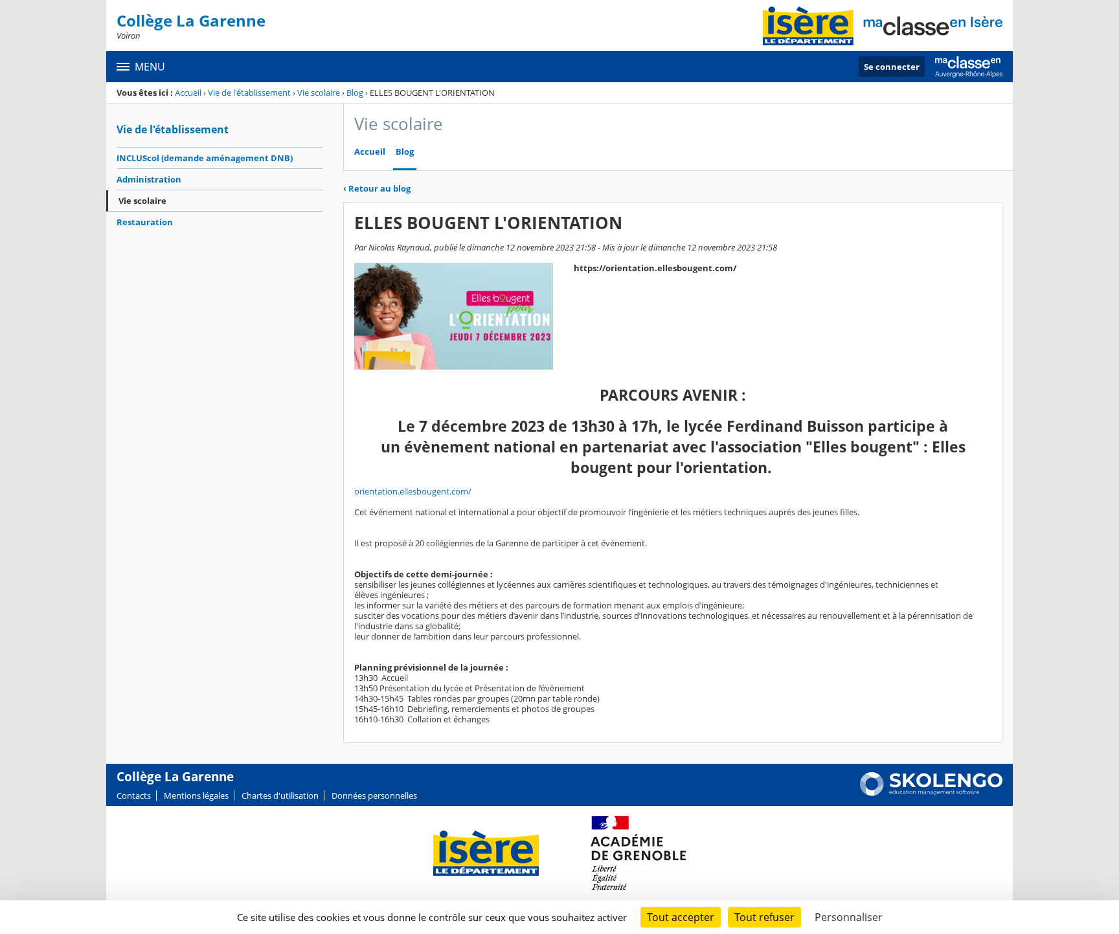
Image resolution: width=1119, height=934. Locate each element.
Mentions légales (196, 795)
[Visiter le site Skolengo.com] (931, 793)
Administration (149, 179)
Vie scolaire (318, 92)
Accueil (188, 92)
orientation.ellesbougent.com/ (412, 491)
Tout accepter (680, 917)
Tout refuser (764, 917)
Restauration (145, 222)
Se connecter (892, 66)
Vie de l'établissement (249, 92)
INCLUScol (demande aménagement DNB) (205, 158)
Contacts (134, 795)
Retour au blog (377, 188)
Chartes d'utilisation (280, 795)
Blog (354, 92)
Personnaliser (849, 917)
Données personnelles (374, 795)
